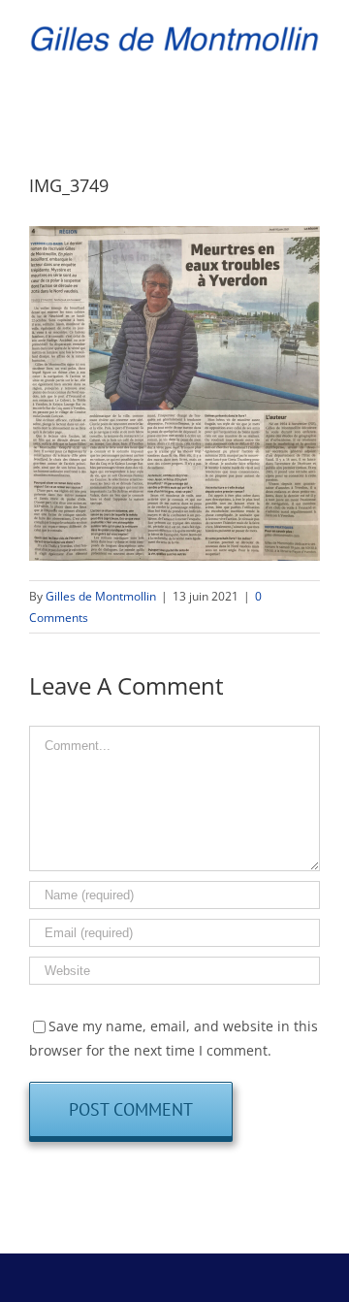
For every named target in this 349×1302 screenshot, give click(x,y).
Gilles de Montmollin (101, 596)
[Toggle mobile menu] (312, 69)
